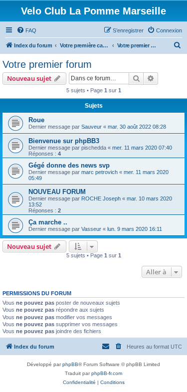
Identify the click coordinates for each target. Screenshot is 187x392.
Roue (36, 120)
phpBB (70, 364)
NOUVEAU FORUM (57, 192)
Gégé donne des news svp (69, 165)
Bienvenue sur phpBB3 (63, 141)
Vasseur (91, 229)
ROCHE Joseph (101, 198)
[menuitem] (26, 30)
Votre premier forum (47, 64)
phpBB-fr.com (106, 373)
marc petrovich (99, 172)
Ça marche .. (47, 222)
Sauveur (91, 127)
